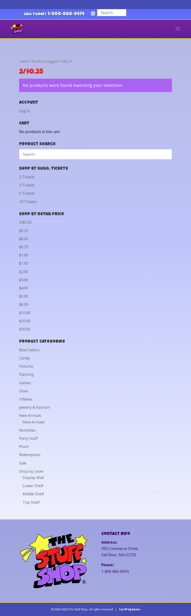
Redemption (29, 454)
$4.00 (23, 288)
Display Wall (33, 477)
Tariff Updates (129, 609)
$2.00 (23, 271)
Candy (24, 358)
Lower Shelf (33, 485)
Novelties (27, 430)
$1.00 (23, 255)
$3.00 (23, 279)
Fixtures (26, 366)
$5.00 (23, 296)
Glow (23, 391)
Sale (22, 463)
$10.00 (24, 312)
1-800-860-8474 (66, 14)
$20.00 (24, 321)
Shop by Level (31, 471)
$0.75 (23, 247)
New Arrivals (30, 415)
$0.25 (23, 230)
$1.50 (23, 263)
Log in (24, 110)
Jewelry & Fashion (34, 407)
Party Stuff (28, 438)
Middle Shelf (33, 493)
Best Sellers (29, 349)
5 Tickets (27, 193)
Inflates (25, 399)
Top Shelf (31, 502)
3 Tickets (27, 185)
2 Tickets (27, 177)
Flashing (26, 374)
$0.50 (23, 238)
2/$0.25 (25, 222)
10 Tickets (28, 201)
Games (25, 382)
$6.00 (23, 304)
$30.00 (24, 329)
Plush (24, 446)
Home (24, 61)
